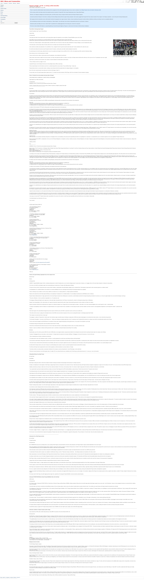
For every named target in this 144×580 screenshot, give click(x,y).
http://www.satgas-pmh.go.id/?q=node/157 (43, 262)
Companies (6, 3)
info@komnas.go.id (35, 269)
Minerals (14, 3)
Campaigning (3, 19)
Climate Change (3, 8)
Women (2, 6)
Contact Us (18, 577)
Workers (2, 10)
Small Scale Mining (4, 15)
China (2, 13)
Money (2, 12)
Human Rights (3, 17)
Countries (10, 3)
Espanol (18, 3)
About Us (4, 577)
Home (2, 3)
